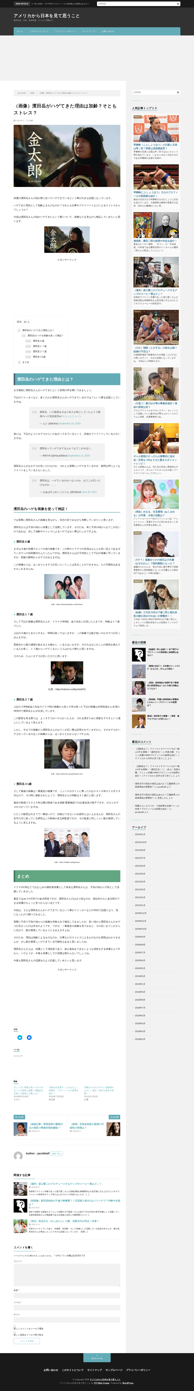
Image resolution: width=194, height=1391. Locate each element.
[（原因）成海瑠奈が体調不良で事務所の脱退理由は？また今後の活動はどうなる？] (139, 688)
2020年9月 (140, 937)
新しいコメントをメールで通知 (28, 1328)
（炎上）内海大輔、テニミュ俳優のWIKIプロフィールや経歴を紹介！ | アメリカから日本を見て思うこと (157, 772)
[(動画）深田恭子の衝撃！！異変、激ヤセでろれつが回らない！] (139, 721)
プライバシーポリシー (65, 31)
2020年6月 (140, 960)
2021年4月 (140, 881)
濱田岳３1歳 (35, 356)
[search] (178, 4)
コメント (18, 1261)
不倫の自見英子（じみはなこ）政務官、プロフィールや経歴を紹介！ (64, 1090)
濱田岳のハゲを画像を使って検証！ (43, 335)
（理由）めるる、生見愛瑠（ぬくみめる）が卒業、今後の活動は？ (154, 513)
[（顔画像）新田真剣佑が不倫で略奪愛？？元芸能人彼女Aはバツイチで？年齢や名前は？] (20, 1206)
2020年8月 (140, 944)
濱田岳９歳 (35, 341)
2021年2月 (140, 897)
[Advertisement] (97, 58)
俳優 (31, 120)
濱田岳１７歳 (36, 346)
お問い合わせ (108, 31)
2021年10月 (141, 842)
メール (17, 1302)
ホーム (20, 31)
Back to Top (97, 1358)
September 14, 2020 (70, 423)
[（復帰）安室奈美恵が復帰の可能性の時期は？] (113, 1129)
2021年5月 (140, 874)
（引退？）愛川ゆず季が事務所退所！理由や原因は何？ (155, 405)
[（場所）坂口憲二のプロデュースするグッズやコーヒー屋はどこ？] (20, 1189)
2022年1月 (140, 834)
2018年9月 (140, 992)
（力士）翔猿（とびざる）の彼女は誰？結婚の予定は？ (155, 349)
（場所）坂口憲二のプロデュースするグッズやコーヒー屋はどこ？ (65, 1184)
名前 (16, 1290)
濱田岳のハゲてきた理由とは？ (36, 330)
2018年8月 (140, 1000)
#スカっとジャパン (71, 416)
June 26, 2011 (89, 492)
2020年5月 (140, 968)
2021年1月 (140, 905)
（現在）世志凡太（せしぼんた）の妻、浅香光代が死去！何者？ (64, 1221)
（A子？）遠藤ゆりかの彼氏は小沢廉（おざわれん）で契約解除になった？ (154, 561)
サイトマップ (88, 31)
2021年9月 (140, 850)
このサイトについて (38, 31)
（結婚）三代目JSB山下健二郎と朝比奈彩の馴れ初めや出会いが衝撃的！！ (155, 614)
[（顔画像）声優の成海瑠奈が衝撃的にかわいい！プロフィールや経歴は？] (139, 704)
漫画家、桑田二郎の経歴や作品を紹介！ (155, 240)
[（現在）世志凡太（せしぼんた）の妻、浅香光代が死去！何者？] (20, 1226)
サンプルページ (113, 1370)
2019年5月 (140, 976)
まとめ (23, 362)
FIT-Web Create (101, 1383)
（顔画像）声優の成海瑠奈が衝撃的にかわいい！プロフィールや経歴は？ (163, 702)
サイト (17, 1314)
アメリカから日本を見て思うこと (47, 16)
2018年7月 (140, 1007)
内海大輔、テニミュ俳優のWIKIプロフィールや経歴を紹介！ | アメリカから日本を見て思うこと (157, 755)
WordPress (128, 1383)
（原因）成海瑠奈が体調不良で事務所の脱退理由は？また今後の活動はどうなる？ (163, 685)
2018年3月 (140, 1039)
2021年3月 (140, 889)
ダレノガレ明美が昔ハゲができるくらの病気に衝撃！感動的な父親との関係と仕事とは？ (28, 1090)
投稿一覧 (56, 1154)
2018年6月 (140, 1015)
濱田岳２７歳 (36, 351)
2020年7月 (140, 952)
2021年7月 (140, 858)
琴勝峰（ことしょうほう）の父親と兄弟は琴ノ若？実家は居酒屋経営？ (155, 146)
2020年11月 (140, 921)
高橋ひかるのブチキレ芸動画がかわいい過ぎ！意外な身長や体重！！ (99, 1090)
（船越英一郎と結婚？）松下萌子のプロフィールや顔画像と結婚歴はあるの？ (163, 652)
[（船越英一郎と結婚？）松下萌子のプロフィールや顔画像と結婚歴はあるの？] (139, 654)
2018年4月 (140, 1031)
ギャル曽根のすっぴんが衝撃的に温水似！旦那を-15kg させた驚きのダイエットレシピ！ (155, 460)
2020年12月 (141, 913)
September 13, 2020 (79, 455)
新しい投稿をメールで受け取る (28, 1335)
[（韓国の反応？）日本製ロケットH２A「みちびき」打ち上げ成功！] (139, 671)
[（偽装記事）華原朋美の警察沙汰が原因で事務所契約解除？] (20, 1129)
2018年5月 (140, 1023)
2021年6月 (140, 866)
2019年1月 (140, 984)
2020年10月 (141, 929)
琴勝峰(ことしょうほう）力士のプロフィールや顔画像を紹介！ (156, 194)
